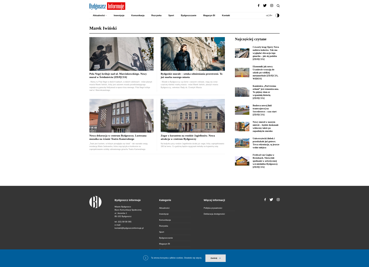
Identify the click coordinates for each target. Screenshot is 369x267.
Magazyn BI (209, 15)
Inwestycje (119, 15)
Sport (171, 15)
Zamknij (214, 258)
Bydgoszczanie (188, 15)
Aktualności (99, 15)
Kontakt (226, 15)
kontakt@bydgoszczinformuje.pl (129, 228)
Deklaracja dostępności (214, 214)
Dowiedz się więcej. (193, 258)
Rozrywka (156, 15)
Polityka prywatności (213, 208)
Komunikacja (137, 15)
